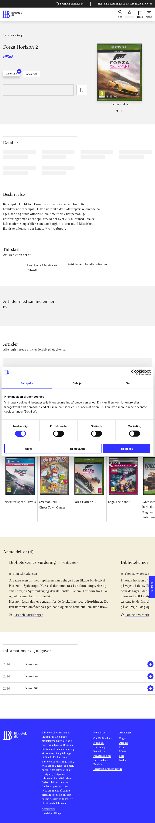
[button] (77, 664)
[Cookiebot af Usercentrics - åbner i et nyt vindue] (134, 372)
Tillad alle (127, 448)
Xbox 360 (31, 74)
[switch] (58, 433)
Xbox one (11, 73)
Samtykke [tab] (26, 383)
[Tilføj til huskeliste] (81, 90)
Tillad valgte (77, 448)
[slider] (119, 74)
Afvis (28, 448)
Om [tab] (128, 383)
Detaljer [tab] (77, 383)
